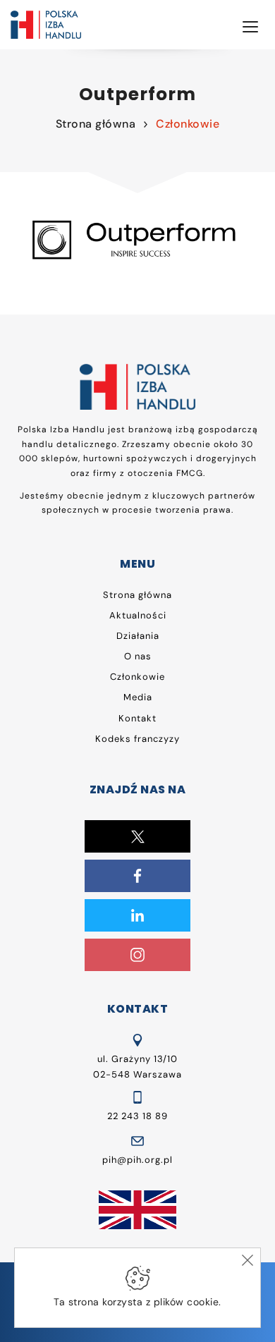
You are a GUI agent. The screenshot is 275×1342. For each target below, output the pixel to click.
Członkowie (187, 123)
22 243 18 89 (137, 1116)
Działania (137, 636)
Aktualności (137, 615)
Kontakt (137, 718)
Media (137, 697)
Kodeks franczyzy (137, 739)
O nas (138, 656)
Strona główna (96, 123)
